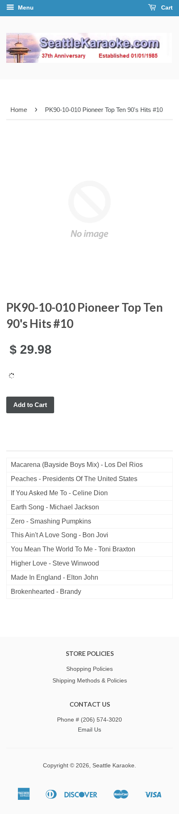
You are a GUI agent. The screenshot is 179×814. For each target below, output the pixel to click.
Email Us (89, 730)
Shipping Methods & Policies (89, 681)
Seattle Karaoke (113, 765)
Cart (166, 7)
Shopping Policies (89, 669)
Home (18, 109)
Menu (25, 7)
